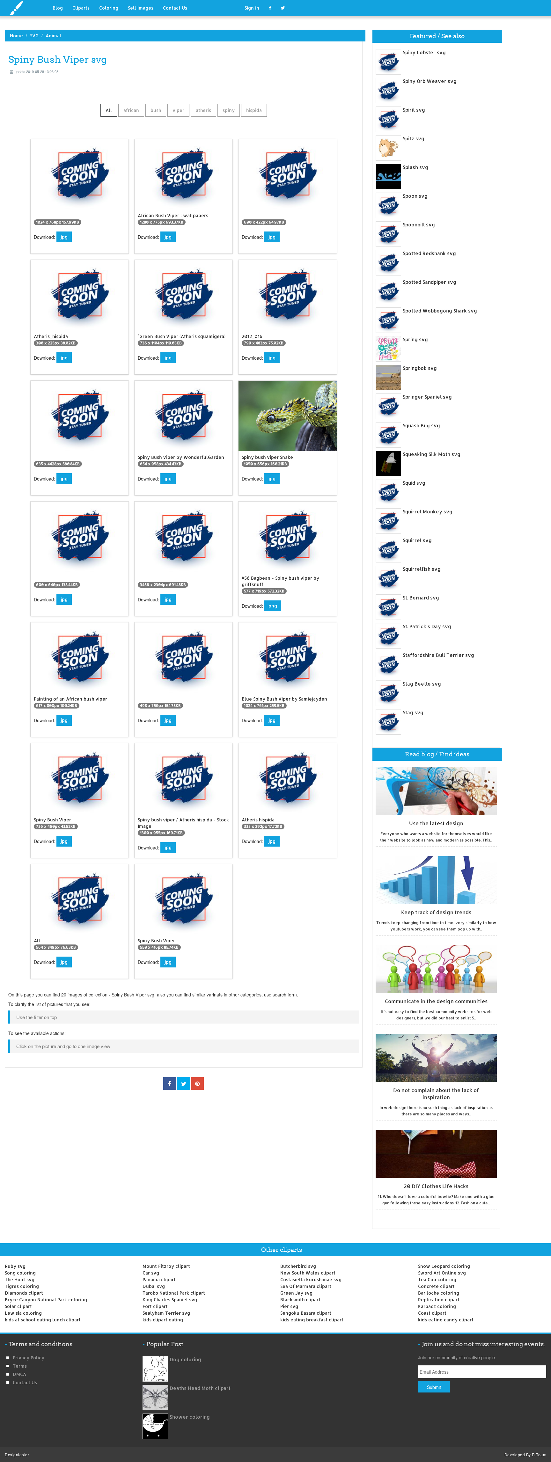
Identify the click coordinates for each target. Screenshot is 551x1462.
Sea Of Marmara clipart (305, 1286)
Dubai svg (154, 1286)
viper (178, 110)
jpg (64, 236)
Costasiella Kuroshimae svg (311, 1279)
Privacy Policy (28, 1357)
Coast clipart (432, 1313)
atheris (203, 110)
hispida (254, 110)
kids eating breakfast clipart (311, 1319)
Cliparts (81, 8)
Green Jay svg (296, 1293)
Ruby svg (15, 1266)
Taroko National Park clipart (174, 1293)
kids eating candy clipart (446, 1319)
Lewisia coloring (23, 1313)
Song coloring (20, 1272)
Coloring (108, 8)
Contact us (25, 1382)
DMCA (19, 1374)
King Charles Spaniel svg (170, 1299)
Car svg (151, 1272)
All (109, 110)
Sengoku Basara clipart (305, 1313)
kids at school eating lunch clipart (43, 1319)
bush (156, 110)
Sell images (140, 8)
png (272, 605)
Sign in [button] (252, 8)
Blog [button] (58, 8)
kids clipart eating (163, 1319)
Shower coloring (190, 1417)
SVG (34, 35)
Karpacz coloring (437, 1306)
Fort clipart (155, 1306)
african (131, 110)
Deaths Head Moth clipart (200, 1388)
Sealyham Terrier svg (166, 1313)
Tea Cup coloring (437, 1279)
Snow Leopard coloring (444, 1266)
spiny (229, 110)
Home (16, 35)
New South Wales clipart (307, 1272)
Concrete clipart (436, 1286)
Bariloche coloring (438, 1293)
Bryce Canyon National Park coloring (46, 1299)
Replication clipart (438, 1299)
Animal (53, 35)
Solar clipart (18, 1306)
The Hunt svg (19, 1279)
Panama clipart (159, 1279)
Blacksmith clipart (300, 1299)
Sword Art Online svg (442, 1272)
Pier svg (289, 1306)
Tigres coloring (22, 1286)
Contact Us (175, 8)
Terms (20, 1366)
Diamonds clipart (24, 1293)
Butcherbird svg (298, 1266)
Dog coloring (185, 1359)
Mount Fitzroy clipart (166, 1266)
